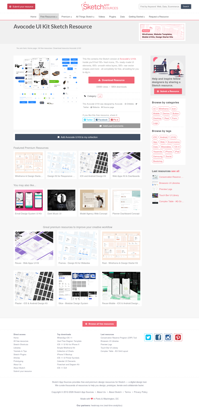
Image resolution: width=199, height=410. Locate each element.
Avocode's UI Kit (128, 58)
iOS (155, 137)
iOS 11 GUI (62, 367)
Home (33, 16)
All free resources (21, 341)
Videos (101, 16)
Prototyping (18, 361)
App (155, 141)
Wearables (166, 146)
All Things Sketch (84, 16)
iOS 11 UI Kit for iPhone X (68, 344)
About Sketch (19, 367)
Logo (155, 122)
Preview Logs (165, 189)
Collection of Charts (65, 351)
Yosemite (157, 151)
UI (154, 108)
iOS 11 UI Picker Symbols (68, 357)
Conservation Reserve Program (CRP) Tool (119, 337)
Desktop (157, 118)
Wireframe (164, 108)
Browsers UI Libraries (169, 182)
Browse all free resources (101, 323)
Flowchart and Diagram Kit (68, 364)
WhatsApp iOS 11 (64, 337)
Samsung (157, 156)
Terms (128, 391)
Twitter (86, 107)
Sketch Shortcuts (21, 344)
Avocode (118, 103)
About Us (17, 364)
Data (122, 16)
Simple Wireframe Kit (66, 347)
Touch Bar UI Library (169, 195)
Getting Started (136, 16)
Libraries (17, 347)
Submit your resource (23, 371)
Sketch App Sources (84, 391)
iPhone (168, 151)
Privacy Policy (141, 391)
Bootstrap (157, 161)
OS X (177, 146)
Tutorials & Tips (20, 351)
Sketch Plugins (20, 354)
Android (163, 137)
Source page (108, 107)
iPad (177, 151)
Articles (17, 357)
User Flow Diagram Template (69, 341)
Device (166, 113)
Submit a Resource (169, 91)
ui (100, 95)
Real (166, 118)
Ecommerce (174, 141)
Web (162, 141)
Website (96, 107)
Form (174, 118)
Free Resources (48, 16)
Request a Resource (159, 16)
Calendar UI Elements (66, 361)
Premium (66, 16)
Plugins (112, 16)
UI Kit (173, 137)
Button (176, 113)
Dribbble (130, 103)
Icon (174, 108)
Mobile (156, 113)
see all (175, 171)
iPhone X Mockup (64, 354)
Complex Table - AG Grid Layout (174, 201)
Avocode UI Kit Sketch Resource (53, 26)
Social (168, 156)
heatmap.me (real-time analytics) (106, 405)
